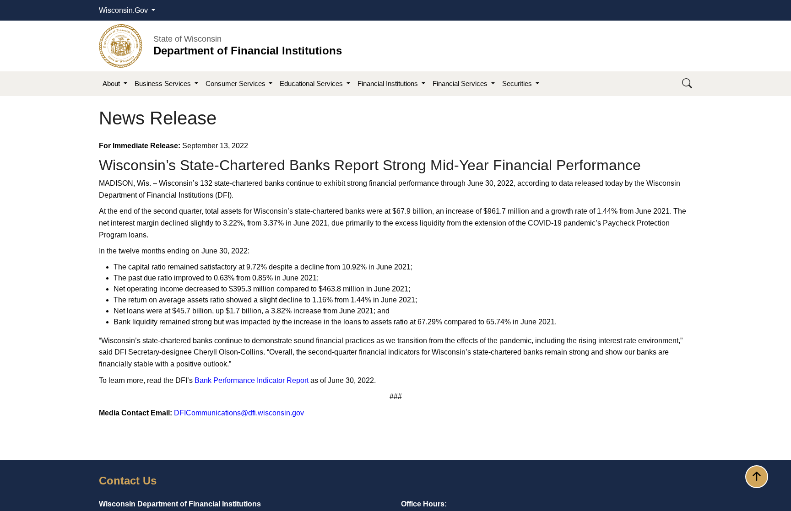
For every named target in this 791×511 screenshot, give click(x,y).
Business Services (164, 83)
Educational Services (312, 83)
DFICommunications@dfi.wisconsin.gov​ (239, 413)
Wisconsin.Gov (124, 10)
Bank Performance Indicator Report (252, 380)
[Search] (687, 83)
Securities (518, 83)
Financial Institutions (389, 83)
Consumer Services (236, 83)
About (112, 83)
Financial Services (461, 83)
